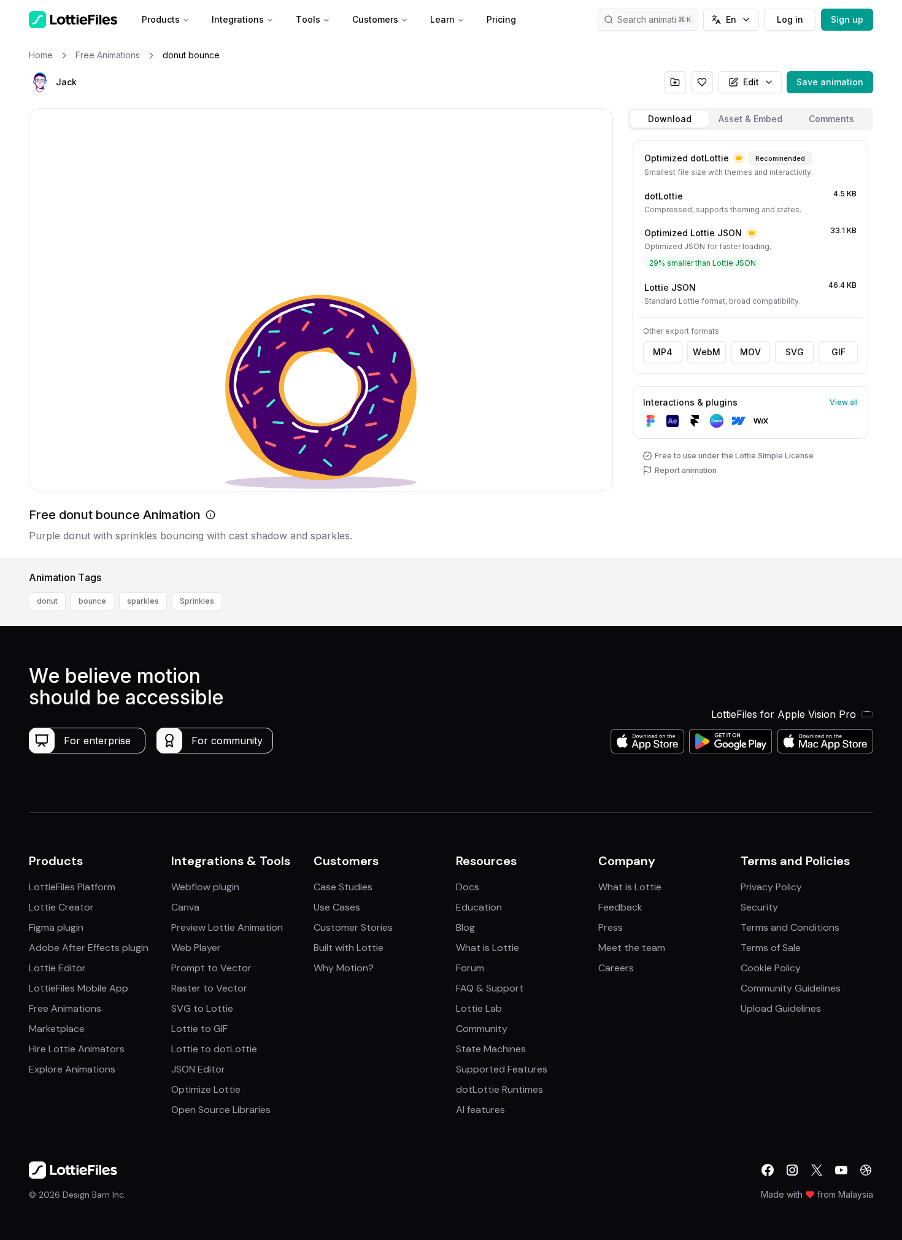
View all (844, 402)
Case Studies (343, 886)
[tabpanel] (750, 346)
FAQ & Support (489, 988)
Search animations (654, 19)
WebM (706, 352)
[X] (816, 1170)
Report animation (686, 470)
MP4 (663, 352)
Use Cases (337, 907)
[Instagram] (792, 1170)
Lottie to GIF (199, 1028)
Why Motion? (344, 967)
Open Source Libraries (221, 1109)
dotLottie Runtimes (499, 1089)
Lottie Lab (479, 1008)
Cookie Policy (771, 967)
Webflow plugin (205, 886)
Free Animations (65, 1008)
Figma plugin (56, 927)
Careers (616, 967)
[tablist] (750, 119)
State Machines (491, 1048)
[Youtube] (841, 1170)
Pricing (501, 19)
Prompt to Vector (211, 967)
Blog (465, 927)
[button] (40, 82)
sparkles (143, 601)
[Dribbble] (865, 1170)
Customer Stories (353, 927)
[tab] (669, 119)
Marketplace (57, 1028)
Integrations (238, 19)
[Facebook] (767, 1170)
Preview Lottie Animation (227, 927)
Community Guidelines (791, 988)
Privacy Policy (771, 886)
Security (759, 907)
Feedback (620, 907)
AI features (480, 1109)
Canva (185, 907)
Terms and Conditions (790, 927)
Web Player (196, 947)
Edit (751, 82)
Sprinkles (197, 601)
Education (479, 907)
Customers (375, 19)
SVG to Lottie (202, 1008)
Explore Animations (72, 1069)
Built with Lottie (349, 947)
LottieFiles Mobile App (78, 988)
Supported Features (501, 1069)
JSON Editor (198, 1069)
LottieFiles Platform (72, 886)
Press (610, 927)
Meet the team (631, 947)
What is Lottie (487, 947)
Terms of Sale (771, 947)
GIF (838, 352)
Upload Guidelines (781, 1008)
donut (47, 601)
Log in (790, 19)
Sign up (847, 19)
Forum (470, 967)
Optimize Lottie (206, 1089)
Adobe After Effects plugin (88, 947)
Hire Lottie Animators (77, 1048)
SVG (794, 352)
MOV (750, 352)
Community (481, 1028)
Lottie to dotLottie (214, 1048)
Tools (308, 19)
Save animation (829, 82)
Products (161, 19)
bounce (92, 601)
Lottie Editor (57, 967)
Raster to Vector (209, 988)
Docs (467, 886)
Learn (442, 19)
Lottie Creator (61, 907)
